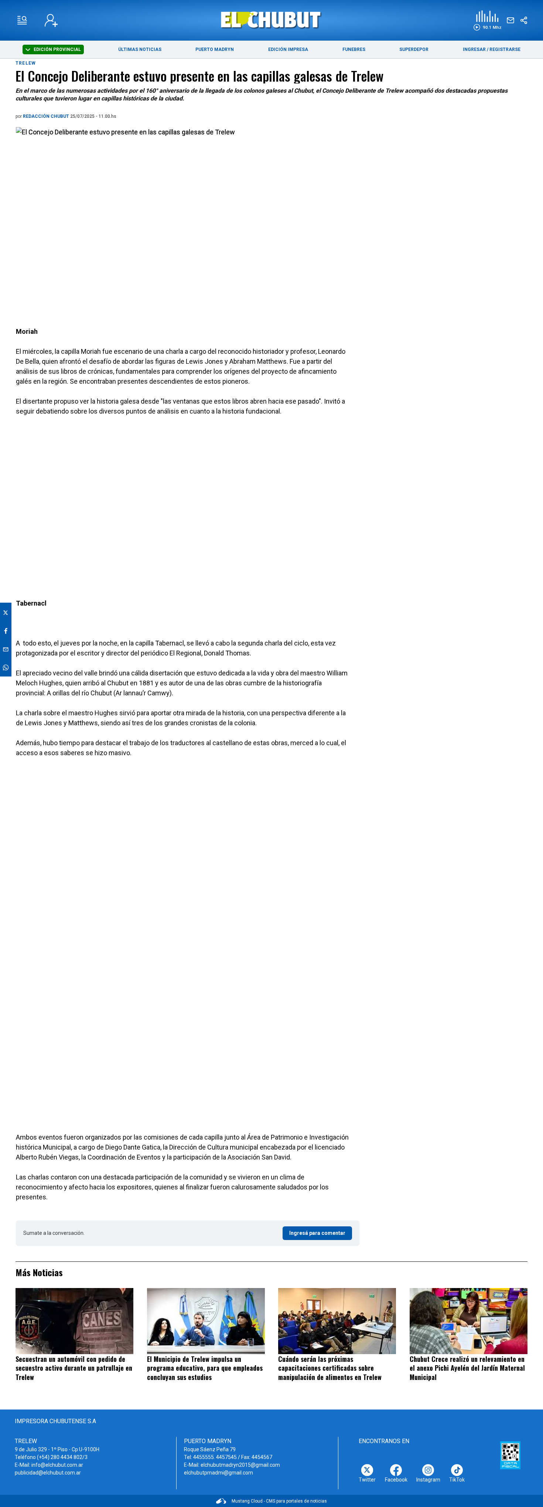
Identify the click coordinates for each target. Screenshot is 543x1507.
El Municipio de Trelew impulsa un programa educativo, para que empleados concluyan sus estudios (205, 1368)
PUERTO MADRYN (214, 49)
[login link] (51, 20)
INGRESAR (474, 49)
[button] (487, 20)
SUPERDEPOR (413, 49)
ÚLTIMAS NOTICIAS (139, 49)
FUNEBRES (353, 49)
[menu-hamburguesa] (22, 20)
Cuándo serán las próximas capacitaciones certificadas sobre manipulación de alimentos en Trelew (330, 1368)
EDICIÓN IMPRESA (288, 49)
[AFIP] (510, 1455)
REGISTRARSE (504, 49)
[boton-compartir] (523, 20)
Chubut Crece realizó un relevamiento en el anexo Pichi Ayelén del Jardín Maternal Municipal (467, 1368)
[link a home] (271, 19)
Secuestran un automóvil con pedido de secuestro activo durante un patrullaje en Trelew (74, 1368)
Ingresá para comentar (317, 1233)
